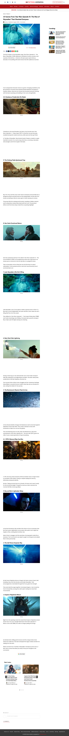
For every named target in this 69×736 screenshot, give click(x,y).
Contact (57, 6)
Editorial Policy (33, 47)
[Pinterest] (12, 51)
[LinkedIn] (10, 51)
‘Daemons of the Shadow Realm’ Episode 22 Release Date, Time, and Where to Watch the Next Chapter (60, 43)
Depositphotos (62, 731)
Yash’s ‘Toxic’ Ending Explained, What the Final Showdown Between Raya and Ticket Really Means (61, 33)
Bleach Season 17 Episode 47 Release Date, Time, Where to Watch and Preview (60, 47)
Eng (6, 22)
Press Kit (11, 731)
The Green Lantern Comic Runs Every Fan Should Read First (61, 37)
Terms (47, 731)
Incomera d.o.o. (42, 734)
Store (54, 2)
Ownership (51, 731)
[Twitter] (10, 2)
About (52, 6)
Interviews (46, 6)
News (11, 6)
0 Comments (22, 22)
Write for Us (6, 731)
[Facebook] (8, 2)
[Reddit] (14, 51)
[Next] (37, 677)
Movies (15, 6)
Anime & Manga (34, 6)
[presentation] (12, 669)
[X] (8, 51)
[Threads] (12, 2)
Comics (27, 6)
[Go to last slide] (6, 677)
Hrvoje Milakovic (12, 682)
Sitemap (56, 731)
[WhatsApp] (15, 51)
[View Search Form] (64, 2)
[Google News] (15, 2)
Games (41, 6)
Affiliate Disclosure (35, 731)
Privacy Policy (42, 731)
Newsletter (59, 2)
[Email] (17, 51)
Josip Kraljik (29, 682)
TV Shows (21, 6)
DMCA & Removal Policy (25, 731)
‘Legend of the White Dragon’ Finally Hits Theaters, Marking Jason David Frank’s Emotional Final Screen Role (60, 52)
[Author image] (3, 22)
